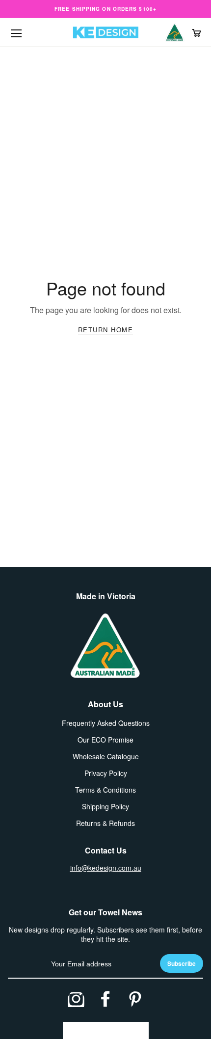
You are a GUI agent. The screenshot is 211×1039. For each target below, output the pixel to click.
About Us (105, 704)
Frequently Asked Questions (106, 723)
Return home (105, 329)
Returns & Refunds (105, 823)
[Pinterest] (135, 998)
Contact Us (106, 850)
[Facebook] (105, 998)
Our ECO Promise (105, 740)
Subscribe (181, 963)
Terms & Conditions (105, 790)
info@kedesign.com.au (105, 868)
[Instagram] (76, 998)
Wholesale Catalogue (106, 756)
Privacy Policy (105, 773)
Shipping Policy (105, 806)
